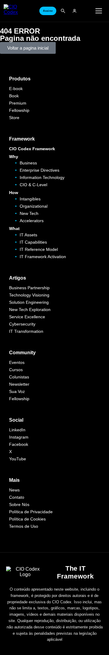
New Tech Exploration (30, 309)
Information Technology (42, 177)
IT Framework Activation (43, 256)
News (14, 490)
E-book (16, 88)
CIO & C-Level (33, 184)
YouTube (17, 458)
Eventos (17, 362)
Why (13, 156)
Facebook (18, 444)
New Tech (29, 213)
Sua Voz (17, 391)
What (14, 228)
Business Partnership (29, 287)
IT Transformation (26, 331)
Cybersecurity (22, 324)
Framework (22, 138)
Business (28, 163)
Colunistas (19, 377)
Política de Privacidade (31, 511)
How (13, 192)
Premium (17, 103)
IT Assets (28, 234)
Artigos (17, 277)
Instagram (18, 437)
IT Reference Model (39, 249)
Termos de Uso (23, 526)
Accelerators (32, 220)
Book (14, 95)
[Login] (74, 11)
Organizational (34, 206)
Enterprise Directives (39, 170)
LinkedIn (17, 429)
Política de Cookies (27, 519)
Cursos (16, 369)
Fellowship (19, 110)
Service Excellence (27, 316)
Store (14, 117)
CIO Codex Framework (32, 148)
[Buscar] (63, 11)
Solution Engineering (29, 302)
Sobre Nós (19, 504)
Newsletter (19, 384)
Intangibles (30, 198)
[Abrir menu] (98, 11)
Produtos (20, 78)
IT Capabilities (33, 242)
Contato (16, 497)
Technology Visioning (29, 295)
